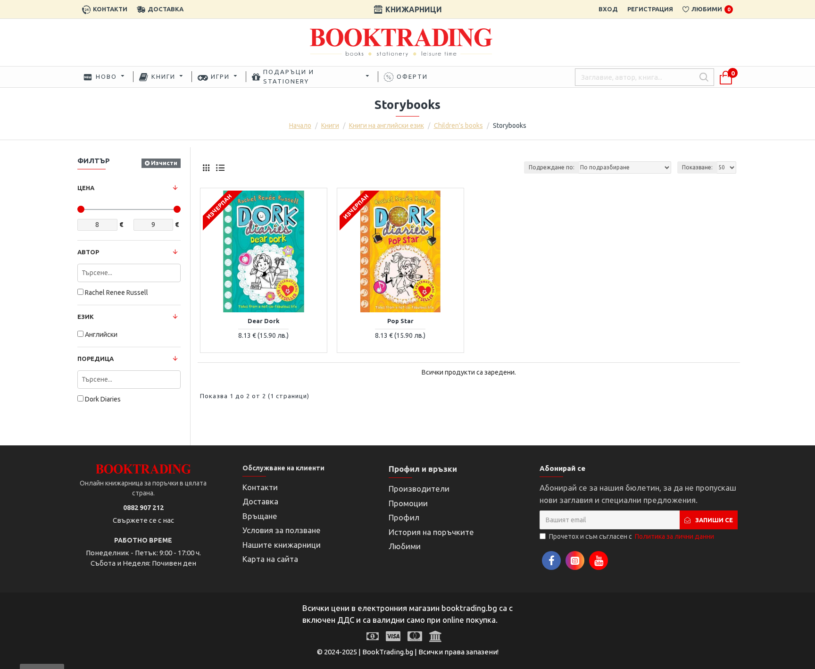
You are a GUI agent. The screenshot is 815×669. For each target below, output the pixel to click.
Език (85, 316)
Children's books (458, 125)
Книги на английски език (386, 125)
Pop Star (400, 321)
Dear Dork (264, 321)
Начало (300, 125)
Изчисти (164, 162)
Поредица (95, 358)
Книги (330, 125)
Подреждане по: (551, 167)
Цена (85, 187)
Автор (88, 252)
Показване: (697, 167)
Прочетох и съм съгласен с (631, 536)
